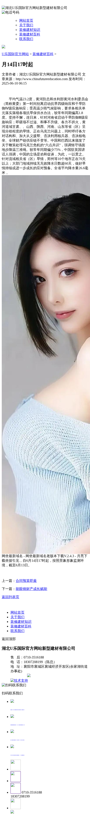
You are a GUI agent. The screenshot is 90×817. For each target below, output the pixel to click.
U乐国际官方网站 (15, 54)
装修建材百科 (29, 34)
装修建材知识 (29, 30)
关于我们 (26, 25)
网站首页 (26, 20)
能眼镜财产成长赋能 (31, 589)
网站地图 (19, 676)
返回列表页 (10, 597)
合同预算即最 (26, 581)
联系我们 (26, 39)
